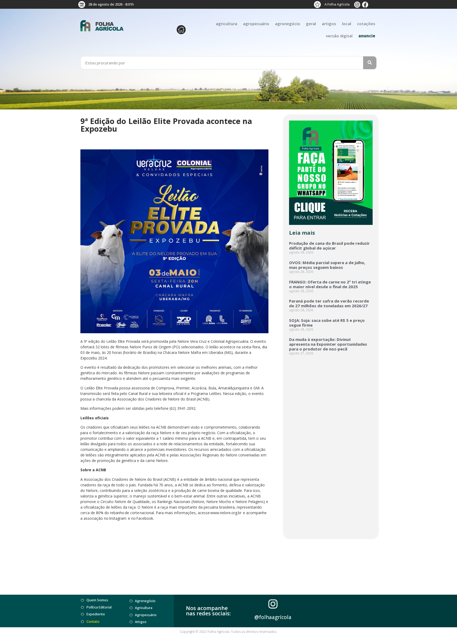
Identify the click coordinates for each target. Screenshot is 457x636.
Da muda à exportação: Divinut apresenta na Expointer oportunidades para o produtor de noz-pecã (328, 344)
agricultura (226, 23)
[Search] (369, 62)
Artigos (329, 23)
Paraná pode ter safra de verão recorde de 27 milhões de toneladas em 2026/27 (329, 303)
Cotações (366, 23)
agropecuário (256, 23)
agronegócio (287, 23)
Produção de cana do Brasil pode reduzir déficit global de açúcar (329, 246)
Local (346, 23)
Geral (311, 23)
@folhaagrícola (272, 617)
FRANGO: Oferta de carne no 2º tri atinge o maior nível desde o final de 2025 (330, 284)
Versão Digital (339, 35)
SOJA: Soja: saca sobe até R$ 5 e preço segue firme (327, 323)
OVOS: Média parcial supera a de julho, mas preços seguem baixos (327, 265)
